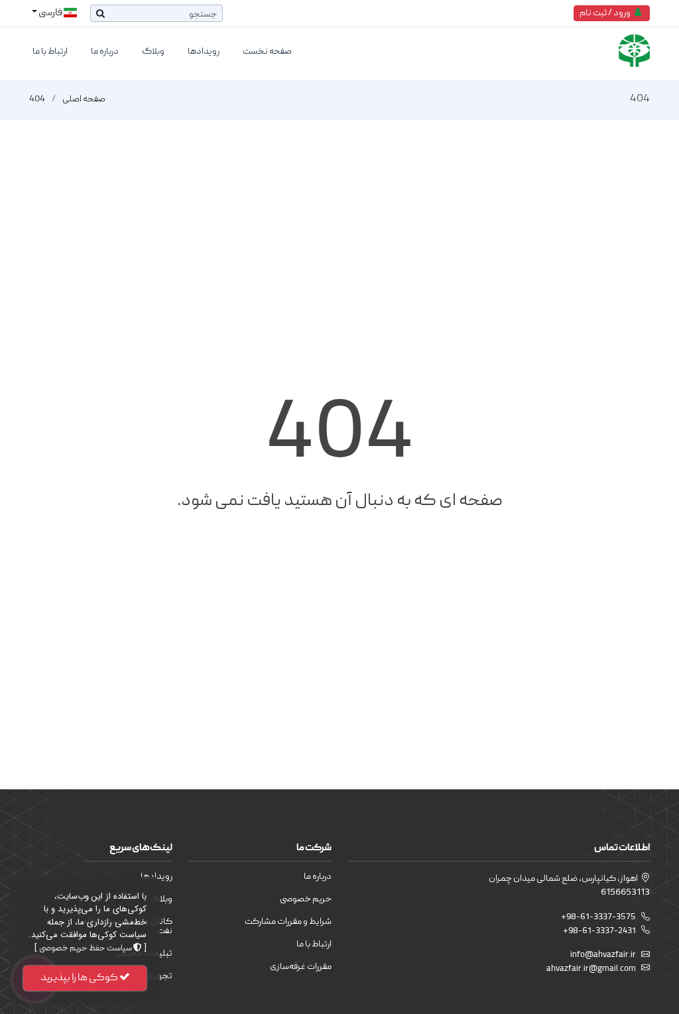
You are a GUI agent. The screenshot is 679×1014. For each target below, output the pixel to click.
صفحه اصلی (83, 99)
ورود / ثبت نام (607, 13)
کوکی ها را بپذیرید (79, 978)
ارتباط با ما (50, 51)
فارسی (50, 13)
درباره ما (105, 51)
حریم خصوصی (306, 899)
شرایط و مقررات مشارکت (288, 922)
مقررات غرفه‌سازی (301, 967)
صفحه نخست (267, 51)
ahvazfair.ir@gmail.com (591, 969)
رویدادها (203, 51)
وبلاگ (153, 51)
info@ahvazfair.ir (603, 955)
